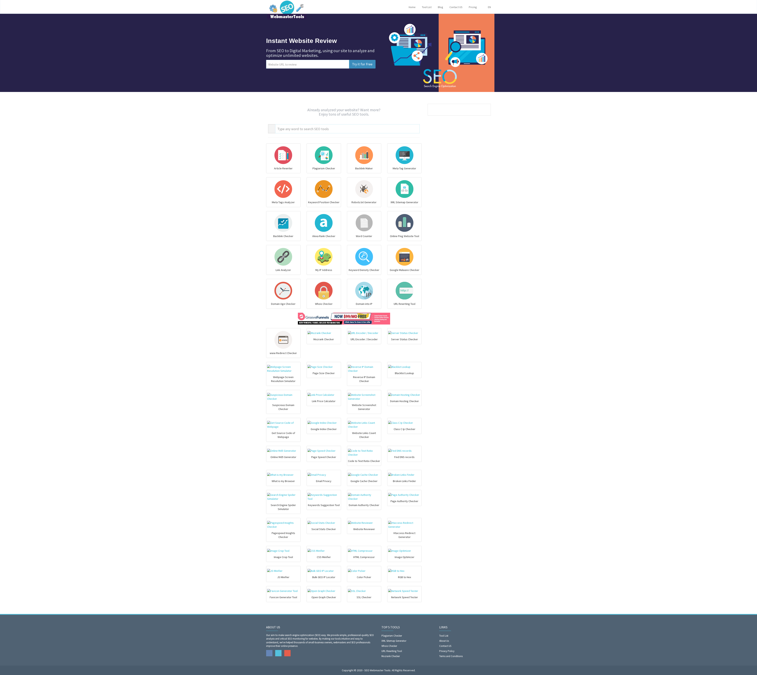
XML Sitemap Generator (393, 641)
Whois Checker (389, 646)
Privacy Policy (446, 651)
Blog (440, 7)
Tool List (427, 7)
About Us (444, 641)
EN (488, 7)
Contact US (455, 7)
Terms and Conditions (451, 656)
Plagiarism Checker (391, 635)
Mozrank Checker (390, 656)
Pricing (473, 7)
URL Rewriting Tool (391, 651)
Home (412, 7)
